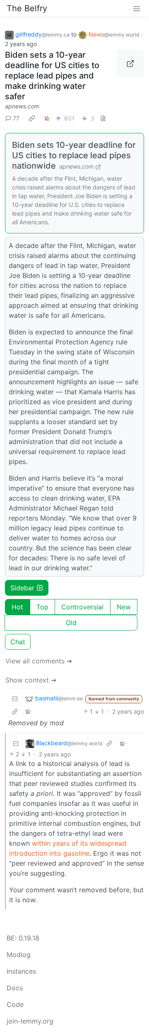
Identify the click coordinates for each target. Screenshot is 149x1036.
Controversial (82, 607)
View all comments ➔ (38, 661)
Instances (21, 971)
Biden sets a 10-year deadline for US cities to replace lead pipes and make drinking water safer (52, 75)
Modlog (19, 954)
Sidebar (22, 588)
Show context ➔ (30, 680)
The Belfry (27, 8)
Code (15, 1004)
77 (16, 118)
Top (42, 607)
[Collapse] (15, 698)
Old (71, 623)
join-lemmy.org (30, 1021)
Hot (17, 607)
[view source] (103, 118)
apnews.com (22, 106)
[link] (32, 118)
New (124, 607)
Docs (15, 988)
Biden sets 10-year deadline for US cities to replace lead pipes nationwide (74, 155)
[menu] (136, 8)
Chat (17, 642)
